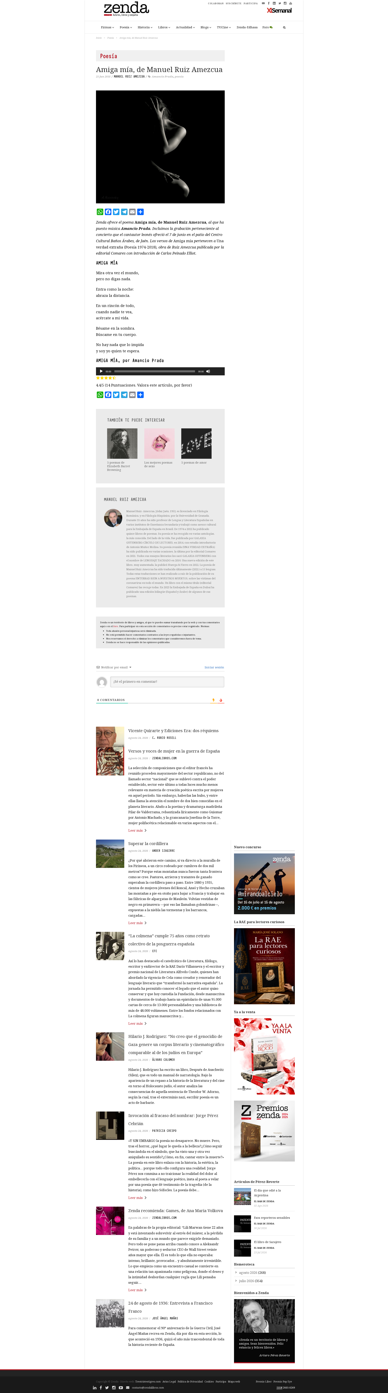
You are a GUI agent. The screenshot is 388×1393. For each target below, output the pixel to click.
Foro (266, 27)
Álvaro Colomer (163, 1060)
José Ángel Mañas (165, 1318)
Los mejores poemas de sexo (158, 464)
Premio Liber (264, 1381)
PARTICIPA (251, 3)
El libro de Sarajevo (267, 1242)
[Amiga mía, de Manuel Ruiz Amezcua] (160, 146)
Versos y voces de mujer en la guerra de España (174, 751)
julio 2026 (246, 1281)
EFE (154, 951)
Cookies (209, 1381)
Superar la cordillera (148, 843)
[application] (160, 371)
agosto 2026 (248, 1272)
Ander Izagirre (163, 851)
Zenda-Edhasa (247, 27)
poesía (179, 76)
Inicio (99, 37)
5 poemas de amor (194, 462)
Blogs (205, 27)
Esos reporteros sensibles (272, 1218)
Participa (221, 1381)
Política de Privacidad (190, 1381)
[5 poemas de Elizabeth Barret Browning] (122, 443)
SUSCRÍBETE (234, 3)
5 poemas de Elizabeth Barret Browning (118, 466)
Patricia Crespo (164, 1131)
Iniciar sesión (214, 667)
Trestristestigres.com (148, 1381)
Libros (163, 27)
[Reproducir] (101, 371)
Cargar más (160, 1360)
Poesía (124, 27)
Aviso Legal (169, 1381)
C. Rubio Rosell (164, 738)
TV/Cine (222, 27)
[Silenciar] (208, 371)
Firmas (106, 27)
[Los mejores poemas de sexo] (159, 443)
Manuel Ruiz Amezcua (129, 76)
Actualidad (184, 27)
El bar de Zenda (264, 1201)
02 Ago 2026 (261, 1205)
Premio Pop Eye (282, 1381)
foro (115, 626)
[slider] (217, 364)
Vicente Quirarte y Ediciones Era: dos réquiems (173, 730)
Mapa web (234, 1381)
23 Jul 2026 (260, 1252)
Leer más (135, 830)
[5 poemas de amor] (196, 443)
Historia (144, 27)
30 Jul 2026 (260, 1228)
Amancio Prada (162, 76)
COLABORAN (216, 3)
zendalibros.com (164, 758)
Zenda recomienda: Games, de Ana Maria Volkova (175, 1210)
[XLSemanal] (279, 10)
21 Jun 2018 (103, 76)
